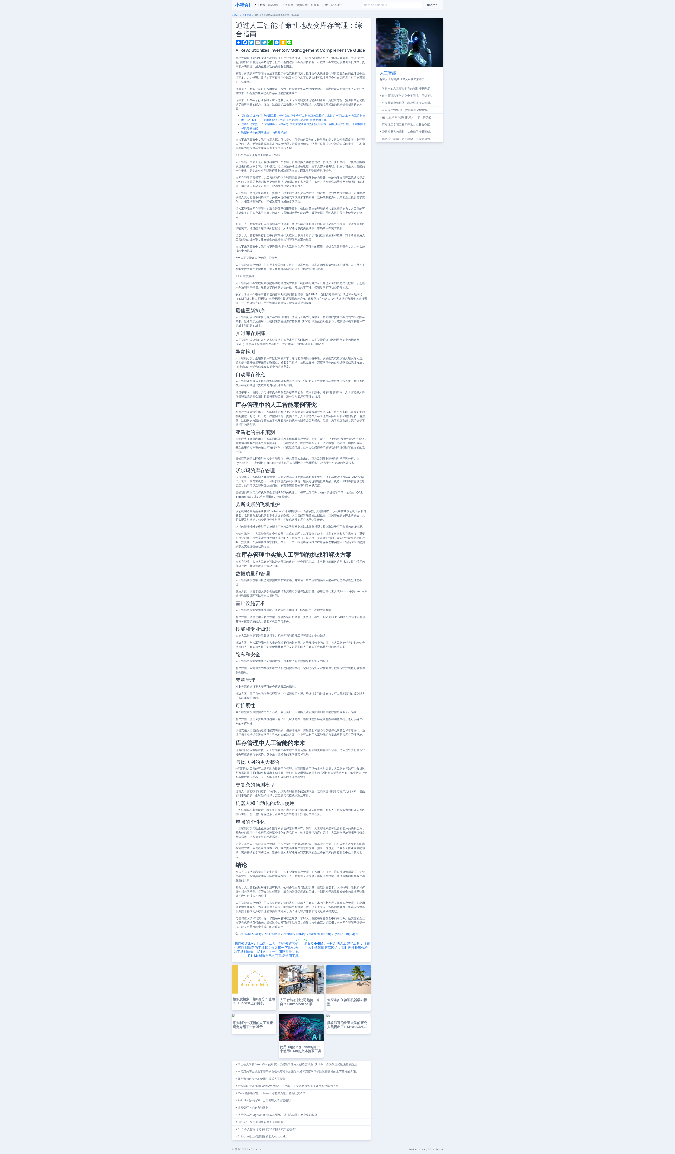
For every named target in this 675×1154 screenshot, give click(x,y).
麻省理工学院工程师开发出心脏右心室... (406, 124)
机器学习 (273, 5)
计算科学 (288, 5)
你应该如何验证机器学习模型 (347, 1002)
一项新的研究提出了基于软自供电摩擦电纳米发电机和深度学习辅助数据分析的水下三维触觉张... (297, 1071)
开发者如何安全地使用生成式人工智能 (261, 1079)
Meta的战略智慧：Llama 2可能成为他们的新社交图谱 (271, 1093)
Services (412, 1149)
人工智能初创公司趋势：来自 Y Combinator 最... (300, 1002)
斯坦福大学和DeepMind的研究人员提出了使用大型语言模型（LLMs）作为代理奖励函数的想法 (297, 1064)
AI (241, 934)
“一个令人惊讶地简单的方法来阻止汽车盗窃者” (267, 1129)
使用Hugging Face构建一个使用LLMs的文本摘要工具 (300, 1049)
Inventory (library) (294, 934)
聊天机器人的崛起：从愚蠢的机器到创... (406, 132)
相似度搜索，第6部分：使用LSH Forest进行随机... (254, 1001)
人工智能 (259, 5)
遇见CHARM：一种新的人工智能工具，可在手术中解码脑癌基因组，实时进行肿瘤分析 (337, 945)
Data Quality (253, 934)
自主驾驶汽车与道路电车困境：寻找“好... (407, 95)
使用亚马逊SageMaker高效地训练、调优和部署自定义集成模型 (277, 1115)
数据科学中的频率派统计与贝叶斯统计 (265, 132)
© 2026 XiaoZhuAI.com (249, 1149)
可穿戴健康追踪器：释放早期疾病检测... (406, 103)
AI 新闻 (314, 5)
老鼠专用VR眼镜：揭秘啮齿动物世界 (405, 110)
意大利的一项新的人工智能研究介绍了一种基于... (253, 1024)
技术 (325, 5)
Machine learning (320, 934)
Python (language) (346, 934)
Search (432, 5)
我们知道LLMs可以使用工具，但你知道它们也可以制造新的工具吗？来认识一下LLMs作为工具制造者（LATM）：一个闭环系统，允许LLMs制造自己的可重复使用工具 (266, 949)
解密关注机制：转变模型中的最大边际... (406, 139)
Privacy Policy (426, 1149)
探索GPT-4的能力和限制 (253, 1107)
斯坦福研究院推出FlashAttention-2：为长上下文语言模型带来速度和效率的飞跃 (288, 1086)
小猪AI (242, 5)
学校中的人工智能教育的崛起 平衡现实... (407, 88)
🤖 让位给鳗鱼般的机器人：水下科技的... (407, 117)
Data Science (272, 934)
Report (439, 1149)
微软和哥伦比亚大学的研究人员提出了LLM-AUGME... (347, 1024)
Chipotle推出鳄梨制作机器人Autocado (262, 1136)
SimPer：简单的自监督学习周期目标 (261, 1122)
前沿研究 (336, 5)
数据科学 (302, 5)
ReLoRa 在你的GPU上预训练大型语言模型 (264, 1100)
